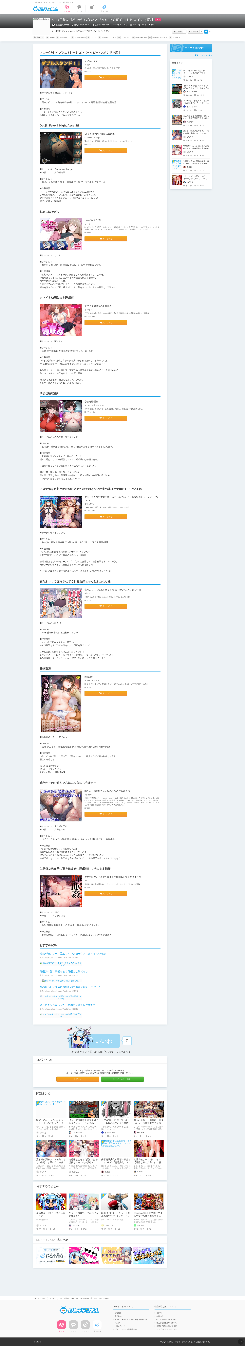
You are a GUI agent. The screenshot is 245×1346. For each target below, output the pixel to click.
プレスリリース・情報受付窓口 (127, 1329)
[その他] (210, 32)
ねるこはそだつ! (93, 219)
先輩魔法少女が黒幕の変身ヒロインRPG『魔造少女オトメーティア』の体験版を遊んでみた (196, 163)
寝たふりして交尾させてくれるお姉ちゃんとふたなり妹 (113, 589)
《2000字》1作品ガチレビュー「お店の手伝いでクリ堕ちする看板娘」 (116, 1123)
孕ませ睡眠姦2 (92, 401)
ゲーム (153, 25)
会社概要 (118, 1313)
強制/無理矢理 (80, 37)
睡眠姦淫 (89, 676)
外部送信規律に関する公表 (166, 1326)
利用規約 (118, 1316)
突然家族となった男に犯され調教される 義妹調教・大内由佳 (83, 1162)
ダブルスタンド (92, 60)
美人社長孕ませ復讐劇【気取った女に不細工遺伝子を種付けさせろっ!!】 (148, 1123)
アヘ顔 (93, 37)
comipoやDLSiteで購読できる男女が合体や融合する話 (148, 1214)
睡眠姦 (52, 37)
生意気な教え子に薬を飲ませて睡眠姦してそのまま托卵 (113, 876)
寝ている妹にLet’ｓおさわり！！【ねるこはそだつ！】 (51, 1122)
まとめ (52, 1298)
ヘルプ (117, 1323)
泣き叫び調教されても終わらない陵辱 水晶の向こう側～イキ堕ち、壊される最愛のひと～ (196, 133)
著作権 (158, 1313)
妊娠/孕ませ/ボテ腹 (159, 37)
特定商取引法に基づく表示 (166, 1319)
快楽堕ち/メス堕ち (109, 37)
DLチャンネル (45, 8)
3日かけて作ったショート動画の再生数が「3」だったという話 (115, 1216)
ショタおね (126, 37)
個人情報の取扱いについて (166, 1323)
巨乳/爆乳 (176, 37)
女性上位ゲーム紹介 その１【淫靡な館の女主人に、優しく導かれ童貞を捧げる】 (148, 1162)
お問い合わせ (120, 1326)
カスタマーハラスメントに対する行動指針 (131, 1319)
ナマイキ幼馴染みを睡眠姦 (98, 305)
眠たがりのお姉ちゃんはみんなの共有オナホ (107, 790)
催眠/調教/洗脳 (141, 37)
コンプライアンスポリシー (166, 1329)
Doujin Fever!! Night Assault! (100, 133)
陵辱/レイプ (64, 37)
